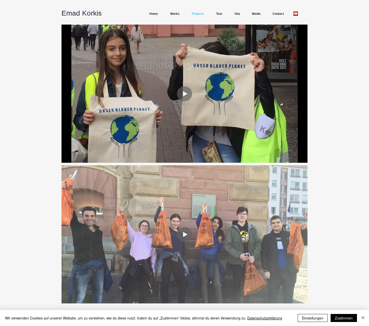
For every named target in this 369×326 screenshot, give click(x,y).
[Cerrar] (363, 318)
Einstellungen (312, 317)
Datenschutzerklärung (264, 317)
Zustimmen (344, 317)
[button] (173, 14)
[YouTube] (295, 13)
